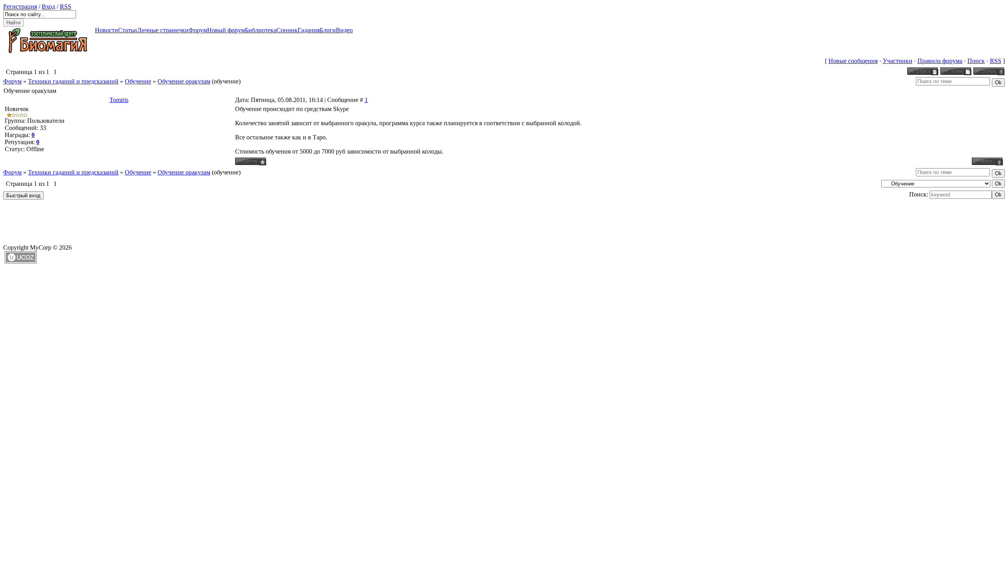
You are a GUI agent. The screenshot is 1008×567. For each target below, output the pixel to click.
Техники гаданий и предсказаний (73, 81)
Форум (12, 81)
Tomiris (118, 99)
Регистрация (20, 6)
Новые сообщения (853, 60)
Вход (48, 6)
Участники (897, 60)
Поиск (976, 60)
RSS (65, 6)
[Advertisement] (146, 219)
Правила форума (939, 60)
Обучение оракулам (184, 81)
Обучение (138, 81)
